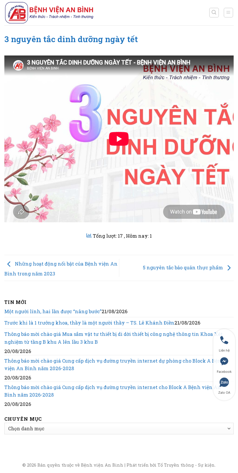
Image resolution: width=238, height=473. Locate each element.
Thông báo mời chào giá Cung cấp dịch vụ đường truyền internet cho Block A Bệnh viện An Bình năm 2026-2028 (112, 391)
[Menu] (228, 12)
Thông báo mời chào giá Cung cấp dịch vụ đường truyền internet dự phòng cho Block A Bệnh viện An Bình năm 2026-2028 (114, 364)
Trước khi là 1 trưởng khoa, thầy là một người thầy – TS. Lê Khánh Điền (89, 323)
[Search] (214, 12)
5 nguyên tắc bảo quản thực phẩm (183, 267)
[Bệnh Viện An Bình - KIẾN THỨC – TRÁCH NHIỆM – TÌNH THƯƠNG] (49, 12)
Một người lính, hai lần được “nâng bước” (53, 311)
